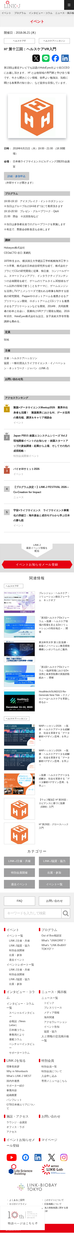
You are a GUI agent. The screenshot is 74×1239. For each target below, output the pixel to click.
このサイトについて (54, 1200)
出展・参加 (54, 872)
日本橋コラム (16, 1029)
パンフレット (14, 1099)
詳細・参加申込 (16, 176)
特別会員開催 (19, 872)
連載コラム (15, 1039)
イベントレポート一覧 (20, 964)
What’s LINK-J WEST (19, 1076)
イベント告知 (51, 1026)
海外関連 (49, 1017)
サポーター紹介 (15, 1085)
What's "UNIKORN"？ (53, 940)
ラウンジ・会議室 (17, 1122)
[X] (51, 1159)
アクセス (12, 1131)
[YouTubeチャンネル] (12, 1159)
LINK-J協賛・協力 (54, 861)
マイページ (49, 1139)
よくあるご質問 (16, 1200)
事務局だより (16, 1034)
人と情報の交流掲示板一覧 (55, 1038)
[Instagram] (63, 1159)
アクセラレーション (55, 1022)
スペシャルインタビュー (22, 1014)
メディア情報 (51, 1012)
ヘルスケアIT (19, 41)
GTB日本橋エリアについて (21, 1106)
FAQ (19, 900)
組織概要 (12, 1095)
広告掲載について (53, 1204)
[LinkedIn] (39, 1159)
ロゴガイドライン (18, 1204)
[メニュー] (69, 5)
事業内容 (12, 1090)
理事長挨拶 (13, 1066)
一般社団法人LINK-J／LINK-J (12, 5)
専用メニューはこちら (54, 1080)
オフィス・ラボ (15, 1127)
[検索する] (66, 913)
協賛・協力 (50, 1031)
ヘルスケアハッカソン (54, 41)
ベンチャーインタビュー (22, 1046)
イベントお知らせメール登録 (21, 1142)
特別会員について (51, 1071)
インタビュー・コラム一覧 (20, 1005)
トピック (49, 1002)
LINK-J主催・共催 (19, 861)
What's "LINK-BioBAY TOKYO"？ (53, 947)
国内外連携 (13, 1080)
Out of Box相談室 (51, 935)
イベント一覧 (54, 884)
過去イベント (19, 884)
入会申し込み (49, 1076)
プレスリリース (53, 1007)
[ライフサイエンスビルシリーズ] (20, 1169)
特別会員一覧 (49, 1066)
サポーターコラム (19, 1052)
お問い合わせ (54, 900)
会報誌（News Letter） (17, 1023)
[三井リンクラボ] (53, 1169)
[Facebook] (25, 1159)
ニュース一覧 (49, 997)
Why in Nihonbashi (17, 1071)
